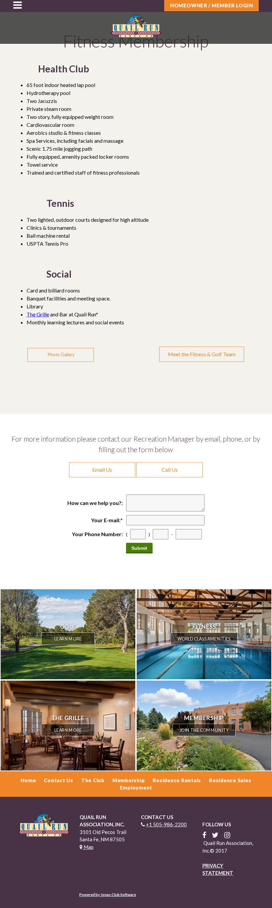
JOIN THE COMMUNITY (204, 729)
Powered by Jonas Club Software (107, 894)
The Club (92, 780)
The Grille (38, 314)
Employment (136, 787)
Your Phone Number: (97, 534)
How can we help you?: (95, 503)
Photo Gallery (61, 354)
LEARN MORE (68, 638)
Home (28, 780)
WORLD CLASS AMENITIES (204, 638)
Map (88, 847)
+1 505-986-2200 (166, 824)
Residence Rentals (177, 780)
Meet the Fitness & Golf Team (202, 354)
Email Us (102, 469)
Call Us (170, 469)
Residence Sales (230, 780)
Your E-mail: (107, 520)
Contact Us (58, 780)
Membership (128, 780)
